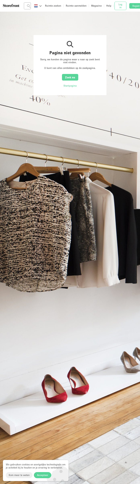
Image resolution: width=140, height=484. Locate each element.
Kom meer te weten (19, 475)
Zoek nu (70, 77)
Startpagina (70, 85)
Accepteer (42, 475)
